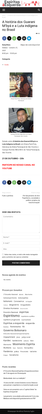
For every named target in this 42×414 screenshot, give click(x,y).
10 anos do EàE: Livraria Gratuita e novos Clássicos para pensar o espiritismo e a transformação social (20, 384)
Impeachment (9, 337)
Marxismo (7, 344)
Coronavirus (19, 301)
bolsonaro (7, 301)
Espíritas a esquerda (13, 323)
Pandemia (8, 351)
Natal (14, 348)
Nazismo (20, 348)
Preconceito (24, 351)
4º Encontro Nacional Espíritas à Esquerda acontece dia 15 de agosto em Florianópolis (20, 372)
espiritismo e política (27, 316)
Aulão (6, 65)
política (16, 351)
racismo (33, 351)
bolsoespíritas (23, 298)
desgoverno (14, 305)
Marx (32, 341)
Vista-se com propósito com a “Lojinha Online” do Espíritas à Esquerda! (20, 391)
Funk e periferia (7, 196)
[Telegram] (29, 38)
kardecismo (17, 340)
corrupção (29, 301)
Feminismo (15, 326)
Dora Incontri (24, 308)
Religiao (5, 355)
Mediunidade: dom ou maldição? (14, 378)
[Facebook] (4, 38)
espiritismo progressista (11, 320)
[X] (9, 38)
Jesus (18, 337)
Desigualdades (25, 305)
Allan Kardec (28, 294)
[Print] (24, 38)
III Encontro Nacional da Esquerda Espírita (16, 334)
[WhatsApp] (14, 38)
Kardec (7, 340)
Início (3, 15)
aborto (21, 294)
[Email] (19, 38)
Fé (23, 326)
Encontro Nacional (10, 312)
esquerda (30, 323)
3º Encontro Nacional (10, 294)
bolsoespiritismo (10, 298)
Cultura (5, 305)
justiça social (26, 337)
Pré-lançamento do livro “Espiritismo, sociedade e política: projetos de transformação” (31, 199)
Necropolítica (28, 348)
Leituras (26, 341)
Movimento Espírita (24, 344)
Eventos (6, 327)
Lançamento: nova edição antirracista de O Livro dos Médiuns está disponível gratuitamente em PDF (21, 397)
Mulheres (7, 348)
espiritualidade (26, 320)
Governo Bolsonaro (14, 330)
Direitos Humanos (11, 308)
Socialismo (14, 355)
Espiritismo (11, 316)
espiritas (24, 312)
